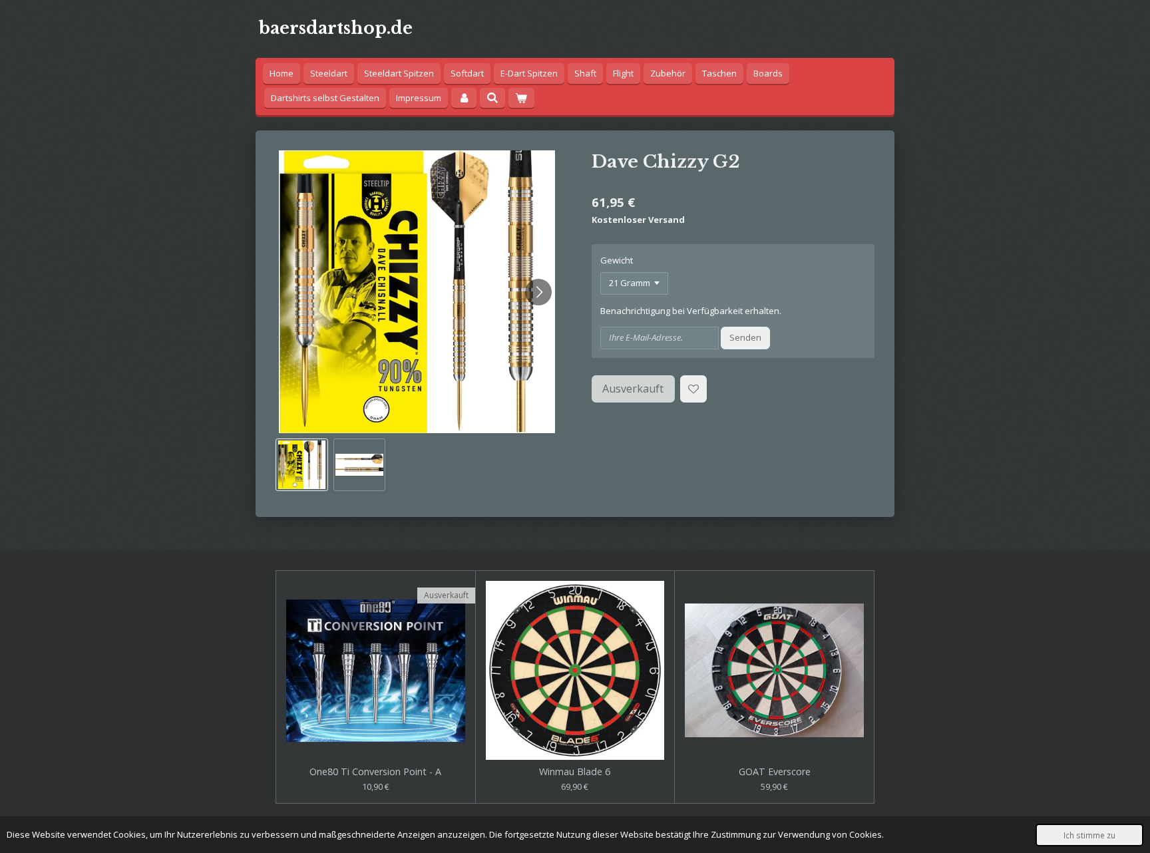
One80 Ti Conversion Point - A (375, 772)
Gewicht (616, 260)
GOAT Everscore (775, 772)
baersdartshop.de (336, 28)
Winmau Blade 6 (574, 772)
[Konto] (464, 98)
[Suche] (492, 98)
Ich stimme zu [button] (1089, 835)
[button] (302, 464)
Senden (745, 337)
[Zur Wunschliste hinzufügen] (693, 389)
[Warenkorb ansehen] (521, 98)
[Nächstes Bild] (538, 292)
